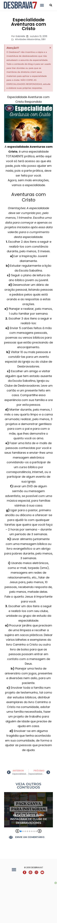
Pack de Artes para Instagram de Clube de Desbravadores (28, 819)
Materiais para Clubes (40, 794)
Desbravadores (15, 794)
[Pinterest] (30, 872)
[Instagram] (36, 872)
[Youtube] (42, 872)
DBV (43, 39)
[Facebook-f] (24, 872)
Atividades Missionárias (27, 39)
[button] (42, 5)
